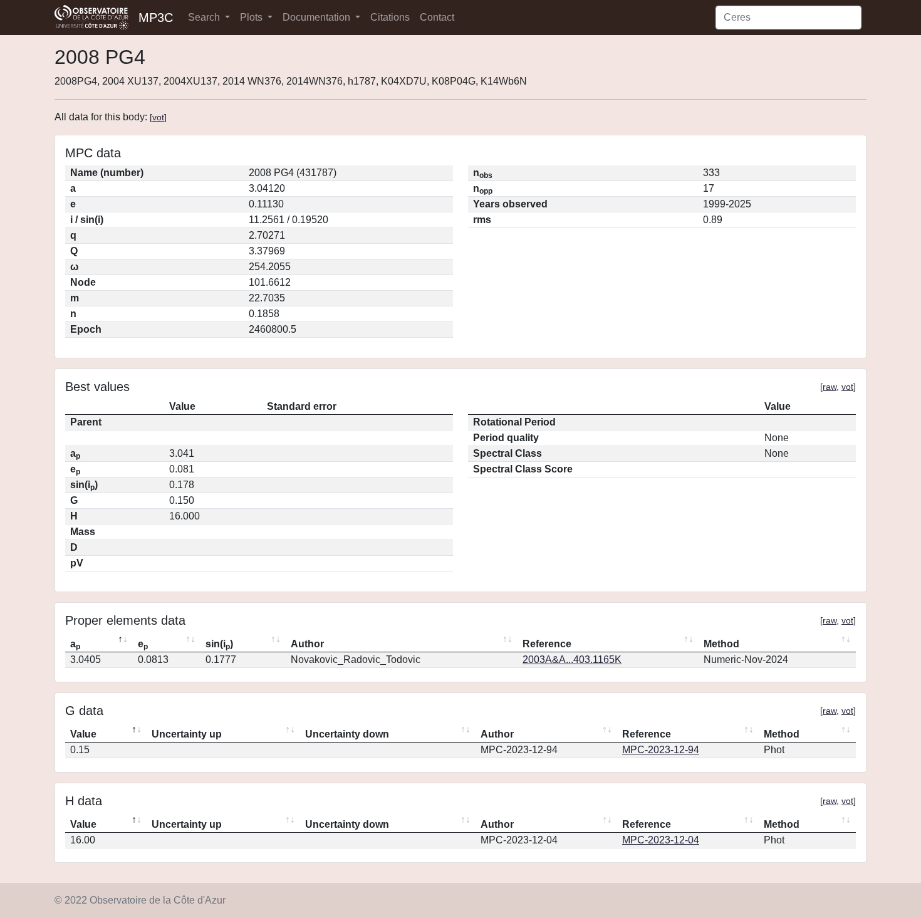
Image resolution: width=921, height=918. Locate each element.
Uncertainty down (347, 734)
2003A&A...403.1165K (572, 659)
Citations (390, 17)
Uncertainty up (187, 734)
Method (721, 644)
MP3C (155, 17)
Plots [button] (252, 17)
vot (158, 117)
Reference (547, 644)
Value (83, 734)
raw (829, 387)
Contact (437, 17)
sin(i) (219, 645)
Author (307, 644)
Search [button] (205, 17)
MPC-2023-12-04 (660, 840)
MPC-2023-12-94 (660, 749)
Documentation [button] (318, 17)
